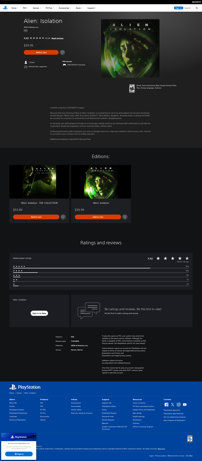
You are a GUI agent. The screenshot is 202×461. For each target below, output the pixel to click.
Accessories (64, 8)
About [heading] (12, 399)
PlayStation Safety (109, 406)
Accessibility (76, 406)
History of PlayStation (17, 420)
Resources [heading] (137, 399)
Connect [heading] (167, 399)
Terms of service (139, 403)
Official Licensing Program (143, 427)
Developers (137, 420)
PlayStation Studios (16, 410)
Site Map (189, 456)
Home (11, 393)
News (78, 8)
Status (104, 410)
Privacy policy (160, 456)
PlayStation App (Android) (173, 413)
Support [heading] (105, 399)
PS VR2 (42, 410)
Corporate (13, 416)
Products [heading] (44, 399)
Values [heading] (74, 399)
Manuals (105, 423)
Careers (12, 406)
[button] (39, 313)
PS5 (24, 8)
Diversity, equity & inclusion (81, 413)
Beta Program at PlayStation (174, 420)
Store (14, 8)
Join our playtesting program (175, 417)
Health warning (138, 416)
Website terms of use (176, 456)
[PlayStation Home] (5, 8)
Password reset (108, 416)
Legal (151, 456)
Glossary (136, 423)
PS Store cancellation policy (143, 406)
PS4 (41, 406)
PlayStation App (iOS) (172, 410)
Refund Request (108, 420)
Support (91, 8)
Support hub (106, 403)
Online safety (76, 410)
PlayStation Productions (18, 413)
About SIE (13, 403)
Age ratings (137, 413)
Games (36, 8)
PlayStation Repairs (109, 413)
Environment (76, 403)
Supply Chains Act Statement (144, 410)
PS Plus (49, 8)
